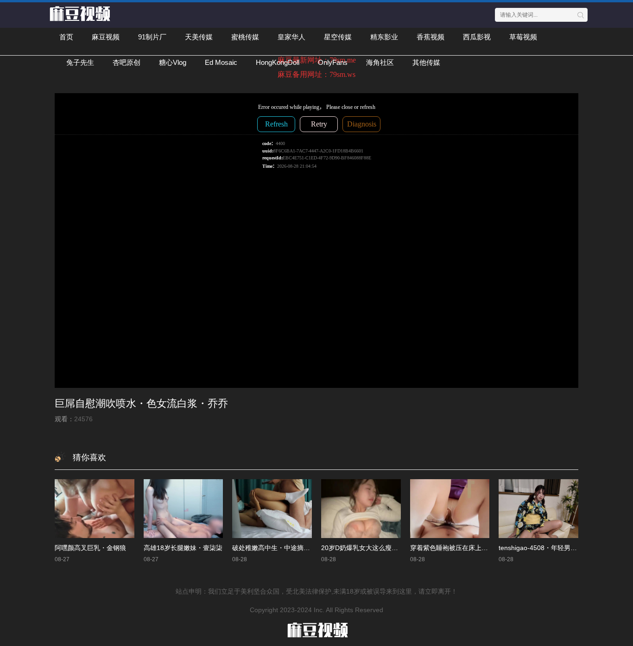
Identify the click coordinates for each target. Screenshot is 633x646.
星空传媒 (338, 37)
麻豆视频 (106, 37)
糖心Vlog (172, 62)
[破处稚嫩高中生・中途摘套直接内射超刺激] (272, 508)
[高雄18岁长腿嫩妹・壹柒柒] (183, 508)
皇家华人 (291, 37)
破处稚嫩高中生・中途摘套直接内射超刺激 (293, 547)
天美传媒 (199, 37)
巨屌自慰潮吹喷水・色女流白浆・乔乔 (141, 403)
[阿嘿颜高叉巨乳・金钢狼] (94, 508)
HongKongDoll (277, 62)
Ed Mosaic (221, 62)
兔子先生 (80, 62)
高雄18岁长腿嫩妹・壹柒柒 (183, 547)
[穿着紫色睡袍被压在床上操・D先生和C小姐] (450, 508)
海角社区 (380, 62)
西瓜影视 (477, 37)
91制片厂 (152, 37)
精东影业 (384, 37)
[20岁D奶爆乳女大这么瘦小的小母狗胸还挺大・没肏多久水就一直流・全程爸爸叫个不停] (361, 508)
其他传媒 (426, 62)
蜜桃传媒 (245, 37)
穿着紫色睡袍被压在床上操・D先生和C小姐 (473, 547)
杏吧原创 (126, 62)
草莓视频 (523, 37)
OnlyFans (333, 62)
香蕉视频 (430, 37)
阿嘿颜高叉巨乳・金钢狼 (90, 547)
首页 (66, 37)
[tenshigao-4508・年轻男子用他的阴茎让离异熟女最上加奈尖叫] (538, 508)
